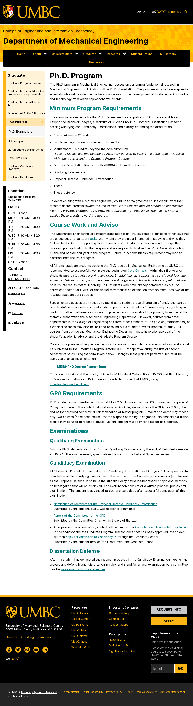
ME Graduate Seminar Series (25, 149)
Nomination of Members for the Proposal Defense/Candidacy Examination (105, 504)
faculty (93, 238)
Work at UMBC (80, 647)
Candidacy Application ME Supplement (162, 527)
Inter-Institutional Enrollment (69, 384)
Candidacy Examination (77, 463)
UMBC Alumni (79, 613)
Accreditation (72, 692)
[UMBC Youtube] (36, 650)
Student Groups (141, 53)
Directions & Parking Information (28, 637)
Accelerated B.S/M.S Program (26, 113)
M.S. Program (16, 141)
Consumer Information (172, 692)
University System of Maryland (39, 692)
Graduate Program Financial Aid (25, 104)
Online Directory (119, 613)
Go (181, 668)
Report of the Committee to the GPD (80, 515)
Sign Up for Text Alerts (123, 651)
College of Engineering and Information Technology (49, 31)
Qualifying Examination (77, 441)
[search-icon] (186, 12)
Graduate (89, 53)
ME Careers (168, 53)
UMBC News (79, 635)
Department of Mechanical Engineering (75, 40)
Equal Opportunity (93, 692)
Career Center (80, 618)
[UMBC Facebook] (9, 650)
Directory (175, 12)
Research (113, 53)
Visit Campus (79, 641)
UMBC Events (79, 624)
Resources (96, 62)
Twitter (17, 314)
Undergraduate (62, 53)
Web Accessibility (146, 692)
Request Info (168, 609)
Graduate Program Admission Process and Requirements (26, 93)
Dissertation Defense (75, 551)
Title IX (129, 692)
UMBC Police (117, 640)
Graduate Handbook (20, 177)
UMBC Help (78, 630)
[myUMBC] (159, 12)
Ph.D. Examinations (20, 131)
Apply (141, 11)
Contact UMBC (118, 618)
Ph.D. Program (17, 121)
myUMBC (18, 305)
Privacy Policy (114, 692)
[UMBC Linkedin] (45, 650)
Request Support (119, 624)
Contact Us (16, 294)
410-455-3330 (19, 279)
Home (21, 53)
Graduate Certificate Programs (20, 167)
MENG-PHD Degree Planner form (81, 366)
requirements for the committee (83, 569)
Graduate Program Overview (26, 83)
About (37, 53)
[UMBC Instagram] (27, 650)
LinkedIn (18, 324)
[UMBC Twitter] (18, 650)
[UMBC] (31, 12)
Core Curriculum (18, 158)
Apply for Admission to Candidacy (89, 537)
